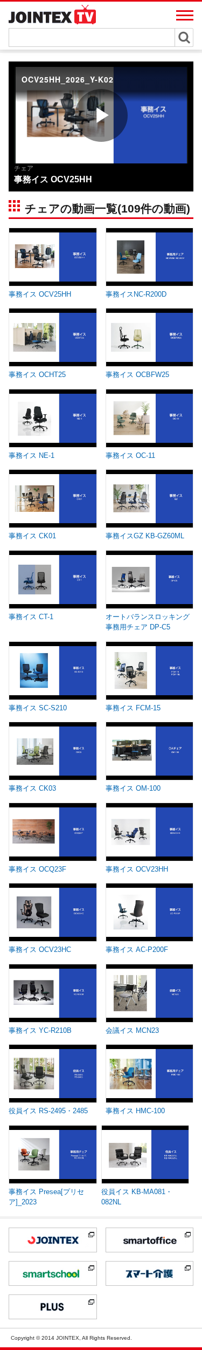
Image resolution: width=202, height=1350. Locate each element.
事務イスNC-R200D (136, 294)
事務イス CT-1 (31, 617)
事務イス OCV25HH (40, 294)
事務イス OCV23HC (40, 949)
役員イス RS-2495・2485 (48, 1111)
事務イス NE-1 (31, 455)
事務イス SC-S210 (38, 708)
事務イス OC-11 (130, 455)
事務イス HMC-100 (135, 1111)
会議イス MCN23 (132, 1030)
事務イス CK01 (32, 536)
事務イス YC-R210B (40, 1030)
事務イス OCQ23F (37, 869)
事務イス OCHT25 (37, 375)
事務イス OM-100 (133, 788)
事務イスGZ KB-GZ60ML (145, 536)
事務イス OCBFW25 (137, 375)
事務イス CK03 (32, 788)
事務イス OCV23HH (137, 869)
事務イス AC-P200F (137, 949)
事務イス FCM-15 (133, 708)
